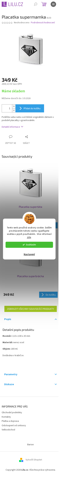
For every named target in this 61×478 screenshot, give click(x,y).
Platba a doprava (10, 421)
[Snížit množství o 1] (13, 110)
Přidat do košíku (32, 108)
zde (29, 237)
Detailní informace (11, 127)
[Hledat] (35, 4)
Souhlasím (31, 244)
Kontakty (6, 417)
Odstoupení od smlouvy (14, 425)
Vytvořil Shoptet (34, 459)
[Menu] (53, 4)
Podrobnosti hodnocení (43, 22)
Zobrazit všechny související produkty (30, 308)
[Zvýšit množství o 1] (13, 106)
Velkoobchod (8, 429)
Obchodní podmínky (12, 412)
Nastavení (29, 254)
